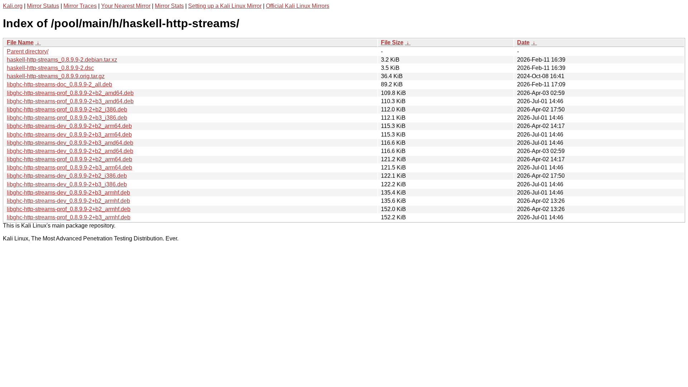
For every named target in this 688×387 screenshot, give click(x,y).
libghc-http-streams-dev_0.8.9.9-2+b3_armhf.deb (68, 193)
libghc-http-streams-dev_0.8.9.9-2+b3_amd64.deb (70, 143)
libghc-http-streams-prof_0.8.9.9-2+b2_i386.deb (67, 109)
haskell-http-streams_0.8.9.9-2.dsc (50, 68)
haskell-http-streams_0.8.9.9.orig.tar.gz (56, 76)
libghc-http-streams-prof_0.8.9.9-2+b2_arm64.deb (69, 159)
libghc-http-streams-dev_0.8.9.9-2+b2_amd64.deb (70, 151)
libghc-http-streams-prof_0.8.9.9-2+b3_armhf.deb (68, 217)
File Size (392, 42)
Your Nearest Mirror (125, 6)
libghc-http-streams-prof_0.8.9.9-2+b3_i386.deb (67, 118)
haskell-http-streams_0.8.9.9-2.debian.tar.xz (62, 60)
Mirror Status (43, 6)
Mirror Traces (80, 6)
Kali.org (13, 6)
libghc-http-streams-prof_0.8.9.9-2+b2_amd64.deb (70, 93)
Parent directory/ (27, 51)
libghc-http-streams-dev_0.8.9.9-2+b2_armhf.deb (68, 201)
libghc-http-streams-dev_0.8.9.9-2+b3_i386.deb (67, 184)
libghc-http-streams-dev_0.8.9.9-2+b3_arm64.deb (69, 135)
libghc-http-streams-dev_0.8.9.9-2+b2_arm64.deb (69, 126)
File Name (20, 42)
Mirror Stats (169, 6)
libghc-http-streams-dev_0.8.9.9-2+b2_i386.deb (67, 176)
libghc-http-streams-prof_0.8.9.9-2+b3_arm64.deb (69, 167)
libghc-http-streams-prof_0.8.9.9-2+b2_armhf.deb (68, 209)
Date (523, 42)
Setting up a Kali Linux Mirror (225, 6)
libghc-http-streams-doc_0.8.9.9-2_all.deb (59, 84)
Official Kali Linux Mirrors (297, 6)
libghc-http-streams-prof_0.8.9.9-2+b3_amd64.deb (70, 101)
